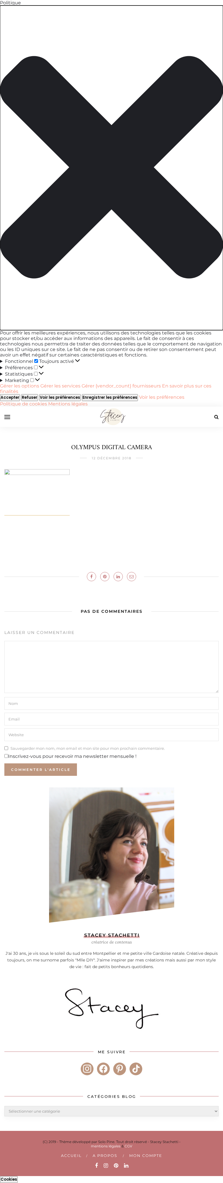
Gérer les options (19, 386)
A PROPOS (105, 1155)
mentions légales (106, 1146)
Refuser (29, 397)
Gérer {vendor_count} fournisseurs (121, 386)
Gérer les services (60, 386)
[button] (111, 168)
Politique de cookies (24, 404)
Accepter (10, 397)
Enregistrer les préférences (109, 397)
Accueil (71, 1155)
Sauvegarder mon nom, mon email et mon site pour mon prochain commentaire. (87, 748)
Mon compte (145, 1155)
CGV (128, 1146)
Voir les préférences (60, 397)
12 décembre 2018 (112, 458)
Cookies (9, 1179)
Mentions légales (68, 404)
